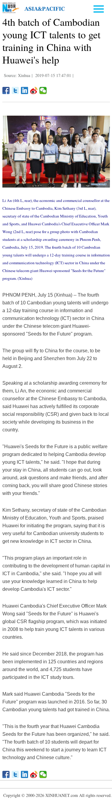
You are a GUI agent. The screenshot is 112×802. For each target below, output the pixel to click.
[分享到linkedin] (24, 90)
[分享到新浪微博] (34, 90)
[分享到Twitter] (15, 90)
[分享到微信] (43, 90)
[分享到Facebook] (6, 90)
